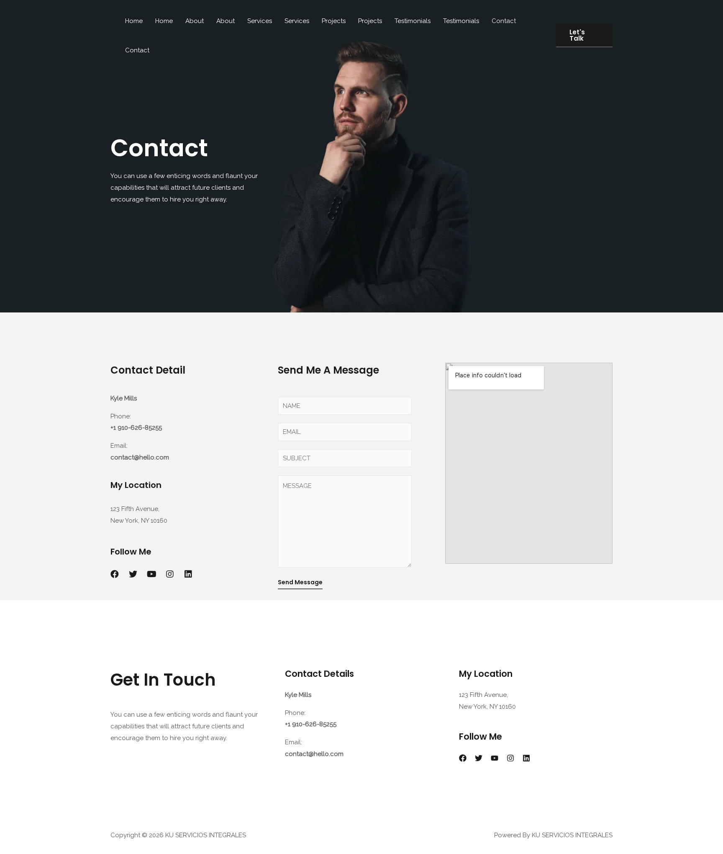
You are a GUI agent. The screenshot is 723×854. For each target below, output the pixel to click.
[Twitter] (133, 574)
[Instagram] (510, 758)
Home (134, 21)
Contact (504, 21)
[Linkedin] (188, 574)
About (194, 21)
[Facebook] (114, 574)
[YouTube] (494, 758)
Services (259, 21)
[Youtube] (151, 574)
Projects (334, 21)
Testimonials (413, 21)
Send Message (300, 582)
